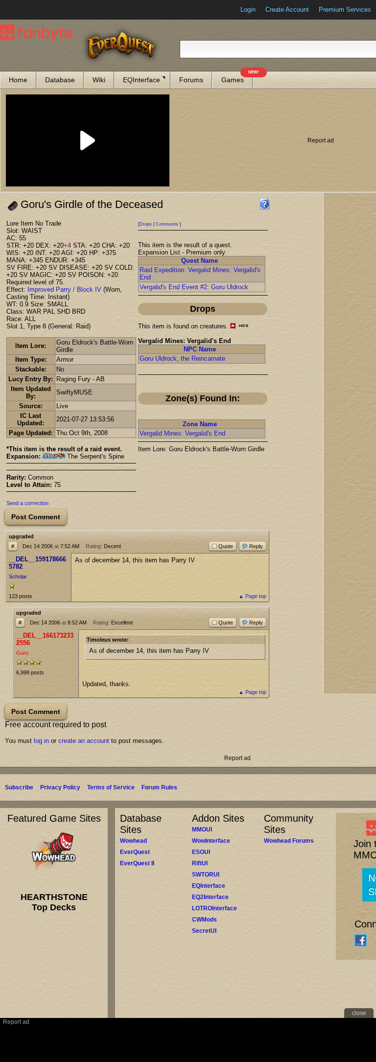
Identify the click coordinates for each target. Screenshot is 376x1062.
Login (248, 9)
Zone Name (200, 424)
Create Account (287, 9)
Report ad (320, 140)
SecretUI (204, 930)
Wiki (99, 80)
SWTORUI (205, 874)
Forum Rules (159, 787)
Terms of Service (111, 787)
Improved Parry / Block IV (64, 289)
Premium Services (345, 9)
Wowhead (133, 840)
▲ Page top (252, 596)
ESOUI (201, 852)
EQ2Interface (210, 897)
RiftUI (200, 863)
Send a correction (27, 503)
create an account (83, 740)
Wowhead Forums (289, 840)
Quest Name (199, 260)
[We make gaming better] (31, 10)
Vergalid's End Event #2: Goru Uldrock (194, 287)
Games (237, 77)
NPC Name (200, 349)
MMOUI (202, 829)
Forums (191, 80)
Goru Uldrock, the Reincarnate (182, 358)
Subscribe (19, 787)
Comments (167, 224)
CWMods (204, 919)
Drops (146, 224)
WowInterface (211, 840)
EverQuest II (137, 863)
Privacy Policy (60, 787)
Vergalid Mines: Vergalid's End (182, 433)
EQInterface (141, 80)
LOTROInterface (214, 908)
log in (41, 740)
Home (18, 80)
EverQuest (135, 852)
